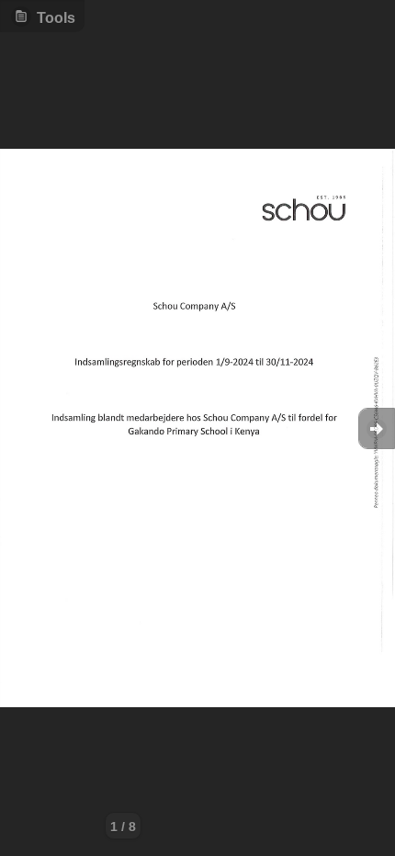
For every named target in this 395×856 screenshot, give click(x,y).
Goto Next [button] (376, 428)
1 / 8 (123, 826)
